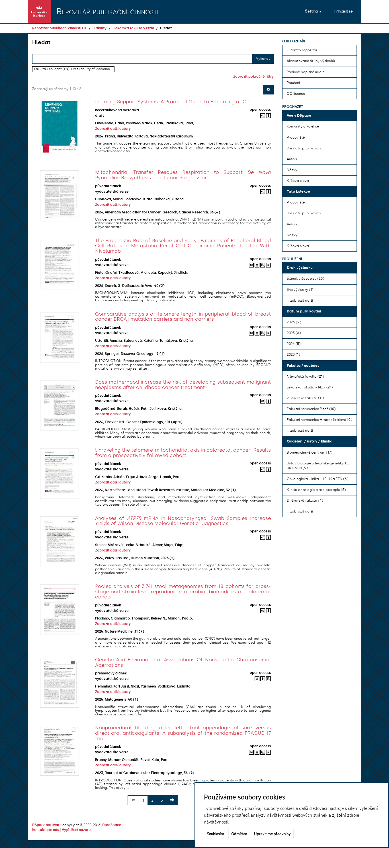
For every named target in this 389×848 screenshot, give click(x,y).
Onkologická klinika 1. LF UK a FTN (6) (317, 479)
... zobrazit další (300, 300)
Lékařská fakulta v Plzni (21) (310, 387)
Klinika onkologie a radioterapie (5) (316, 490)
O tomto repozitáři (302, 50)
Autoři (292, 159)
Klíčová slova (298, 181)
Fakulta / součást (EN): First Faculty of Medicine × (73, 69)
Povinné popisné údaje (306, 72)
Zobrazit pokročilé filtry (253, 77)
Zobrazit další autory (113, 129)
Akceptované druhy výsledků (311, 61)
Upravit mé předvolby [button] (272, 833)
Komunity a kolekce (303, 126)
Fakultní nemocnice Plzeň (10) (311, 409)
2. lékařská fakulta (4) (305, 501)
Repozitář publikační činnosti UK (59, 28)
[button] (313, 11)
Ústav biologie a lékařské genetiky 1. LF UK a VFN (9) (319, 465)
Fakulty (100, 28)
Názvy (292, 170)
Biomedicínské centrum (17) (309, 452)
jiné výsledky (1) (300, 290)
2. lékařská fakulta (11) (305, 398)
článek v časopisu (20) (305, 279)
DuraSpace (111, 825)
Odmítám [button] (239, 833)
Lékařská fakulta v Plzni (134, 28)
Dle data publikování (304, 148)
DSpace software (47, 825)
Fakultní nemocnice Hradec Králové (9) (319, 420)
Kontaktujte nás (45, 830)
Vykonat (263, 59)
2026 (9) (294, 322)
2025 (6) (294, 333)
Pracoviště (296, 137)
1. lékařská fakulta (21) (305, 376)
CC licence (296, 94)
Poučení (293, 83)
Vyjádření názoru (76, 830)
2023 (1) (293, 355)
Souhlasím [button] (215, 833)
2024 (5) (293, 344)
